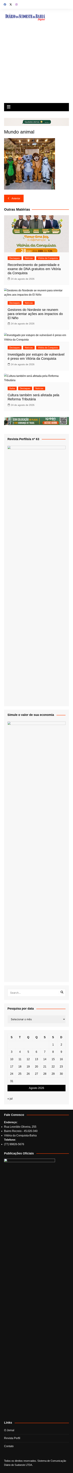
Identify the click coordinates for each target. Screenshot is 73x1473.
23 (61, 1066)
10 (11, 1059)
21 (44, 1066)
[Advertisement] (36, 64)
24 (11, 1073)
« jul (10, 1098)
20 (36, 1066)
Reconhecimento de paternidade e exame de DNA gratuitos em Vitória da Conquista (34, 269)
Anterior (16, 198)
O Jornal (9, 1430)
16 (61, 1059)
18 (19, 1066)
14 (44, 1059)
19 (28, 1066)
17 (11, 1066)
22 (53, 1066)
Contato (9, 1446)
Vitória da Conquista (48, 258)
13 (36, 1059)
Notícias (29, 258)
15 (53, 1059)
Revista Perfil (12, 1438)
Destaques (14, 258)
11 (20, 1059)
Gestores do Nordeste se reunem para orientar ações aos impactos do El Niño (35, 314)
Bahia (12, 388)
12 (28, 1059)
